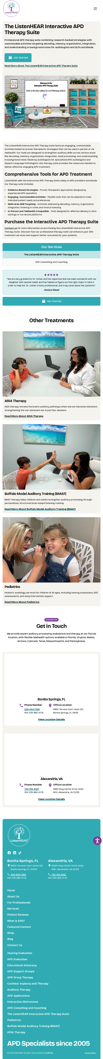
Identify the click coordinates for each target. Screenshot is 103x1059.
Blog (10, 939)
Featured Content (19, 927)
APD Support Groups (20, 971)
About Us (13, 896)
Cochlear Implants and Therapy (27, 983)
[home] (11, 8)
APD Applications (18, 995)
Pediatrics (14, 1020)
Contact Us (14, 945)
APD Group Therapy (20, 977)
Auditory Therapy (18, 989)
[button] (95, 8)
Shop (10, 933)
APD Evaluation (17, 959)
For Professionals (18, 902)
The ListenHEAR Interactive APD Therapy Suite (51, 254)
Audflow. (49, 1053)
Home (11, 890)
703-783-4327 (31, 789)
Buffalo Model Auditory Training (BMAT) (33, 1026)
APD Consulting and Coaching (51, 262)
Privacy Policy (90, 1053)
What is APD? (16, 921)
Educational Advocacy (22, 965)
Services (13, 908)
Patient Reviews (18, 914)
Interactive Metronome (22, 1001)
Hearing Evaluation (19, 953)
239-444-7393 (32, 709)
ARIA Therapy (16, 1032)
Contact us (11, 228)
